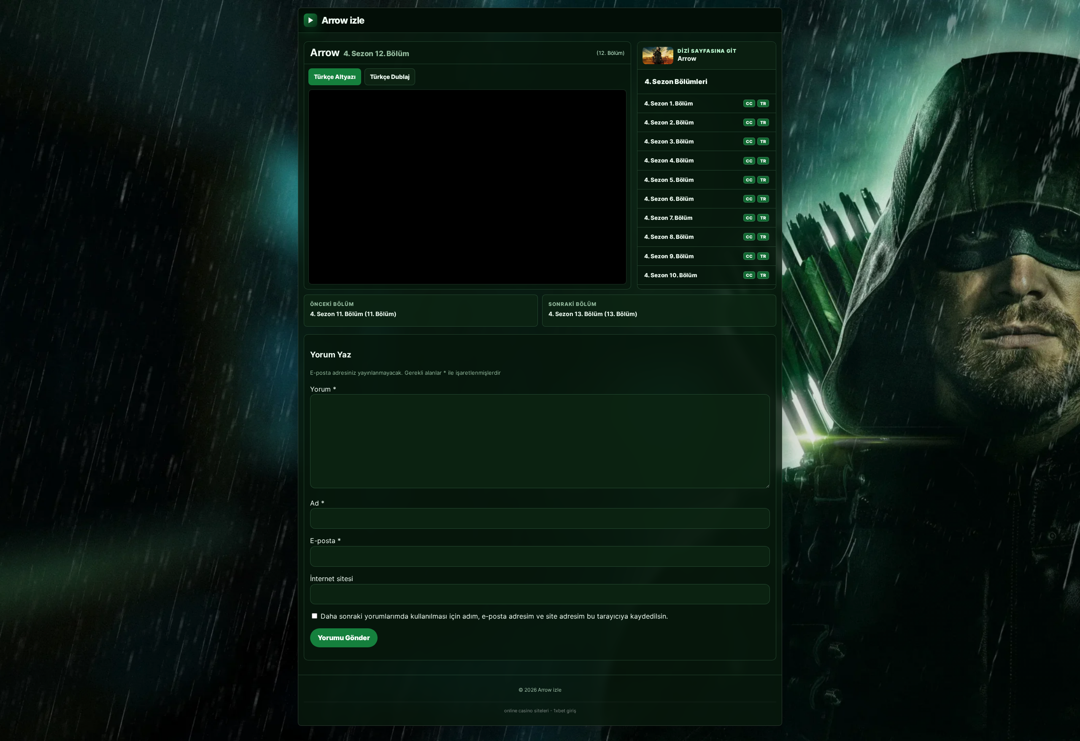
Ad (317, 503)
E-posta (325, 540)
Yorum (323, 389)
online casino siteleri (526, 711)
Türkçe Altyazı (335, 76)
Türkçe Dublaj (390, 76)
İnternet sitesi (331, 578)
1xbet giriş (565, 711)
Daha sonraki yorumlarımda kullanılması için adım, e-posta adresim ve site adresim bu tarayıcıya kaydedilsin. (494, 616)
